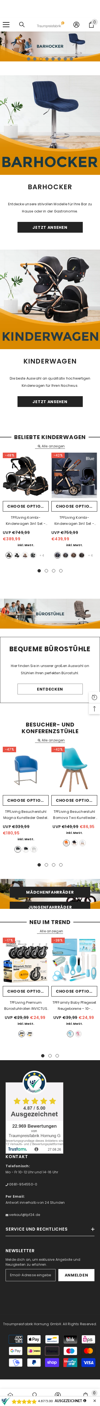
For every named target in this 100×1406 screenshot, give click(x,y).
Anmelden (76, 1275)
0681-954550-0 (22, 1184)
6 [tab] (59, 59)
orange (66, 843)
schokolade (81, 555)
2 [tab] (34, 59)
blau (57, 555)
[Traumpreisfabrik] (50, 125)
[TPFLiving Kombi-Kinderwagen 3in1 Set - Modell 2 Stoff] (26, 475)
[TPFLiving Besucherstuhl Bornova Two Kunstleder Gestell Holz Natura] (74, 769)
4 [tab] (47, 59)
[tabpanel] (50, 46)
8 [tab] (71, 59)
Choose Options (27, 506)
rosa (78, 1034)
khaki (25, 555)
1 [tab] (28, 59)
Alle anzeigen (53, 446)
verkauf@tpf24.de (24, 1214)
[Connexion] (76, 24)
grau (33, 555)
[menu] (6, 24)
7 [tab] (65, 59)
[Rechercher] (22, 24)
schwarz (25, 849)
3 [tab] (40, 59)
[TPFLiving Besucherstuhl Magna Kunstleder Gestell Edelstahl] (26, 769)
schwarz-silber (17, 555)
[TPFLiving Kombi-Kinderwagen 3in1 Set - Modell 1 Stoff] (74, 475)
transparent (29, 1034)
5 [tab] (53, 59)
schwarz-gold (9, 555)
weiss (34, 849)
